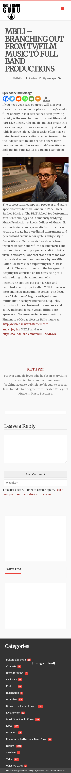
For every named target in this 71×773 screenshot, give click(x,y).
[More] (38, 99)
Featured (11, 686)
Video (9, 759)
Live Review (13, 712)
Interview (11, 699)
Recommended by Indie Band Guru (26, 739)
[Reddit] (18, 99)
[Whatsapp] (25, 99)
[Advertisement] (25, 538)
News (9, 725)
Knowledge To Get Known (21, 706)
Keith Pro (18, 78)
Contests (11, 666)
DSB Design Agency (32, 770)
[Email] (31, 99)
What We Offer (14, 765)
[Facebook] (6, 99)
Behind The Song (16, 659)
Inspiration (12, 692)
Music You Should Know (20, 719)
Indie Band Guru (57, 770)
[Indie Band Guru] (35, 10)
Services (11, 752)
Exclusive (11, 679)
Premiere (11, 732)
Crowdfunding (14, 672)
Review (33, 78)
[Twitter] (12, 99)
